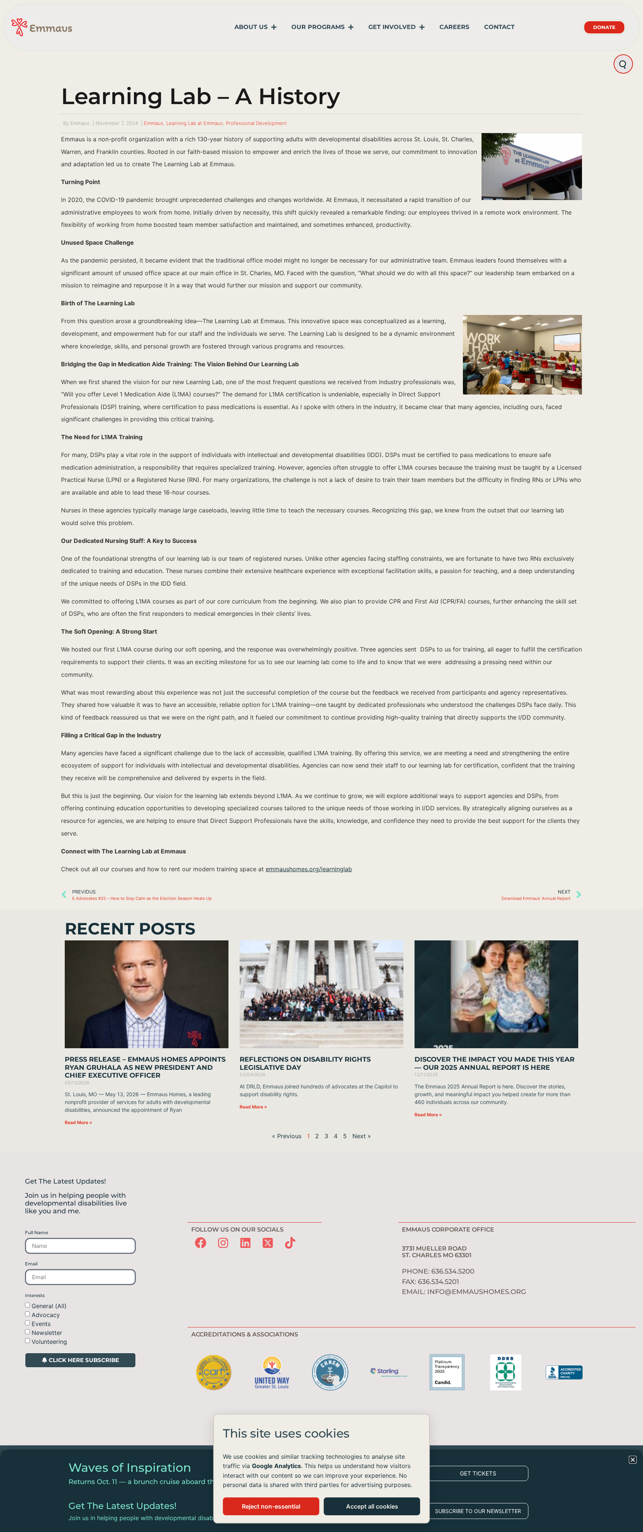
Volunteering (49, 1341)
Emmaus (153, 123)
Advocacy (46, 1314)
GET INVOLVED (392, 26)
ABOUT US (251, 26)
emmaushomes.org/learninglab (309, 869)
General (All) (49, 1305)
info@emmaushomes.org (476, 1292)
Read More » (78, 1122)
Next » (361, 1136)
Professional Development (256, 123)
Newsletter (47, 1332)
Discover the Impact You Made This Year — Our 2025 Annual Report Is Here (495, 1063)
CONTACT (499, 26)
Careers (454, 26)
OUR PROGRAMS (318, 26)
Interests (35, 1295)
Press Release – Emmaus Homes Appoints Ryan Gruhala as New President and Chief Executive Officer (145, 1067)
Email (31, 1264)
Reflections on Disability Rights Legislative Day (305, 1063)
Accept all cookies (372, 1506)
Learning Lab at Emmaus (194, 123)
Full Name (36, 1232)
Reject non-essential (271, 1506)
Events (41, 1323)
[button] (633, 1459)
